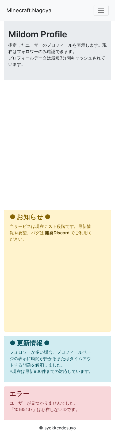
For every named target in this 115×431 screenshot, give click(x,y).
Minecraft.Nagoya (28, 10)
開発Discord (57, 232)
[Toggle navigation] (101, 10)
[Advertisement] (57, 146)
